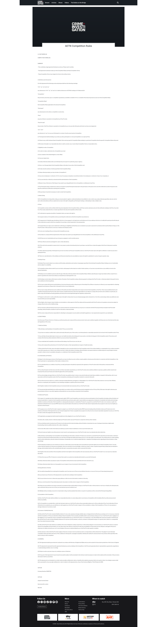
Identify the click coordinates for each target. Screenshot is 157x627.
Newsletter (67, 607)
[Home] (40, 2)
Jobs (66, 611)
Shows (60, 2)
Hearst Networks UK (61, 623)
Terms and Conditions (99, 623)
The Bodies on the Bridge (78, 2)
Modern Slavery (82, 607)
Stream (47, 2)
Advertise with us (69, 609)
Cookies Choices (42, 606)
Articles (54, 2)
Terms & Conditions (82, 605)
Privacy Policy (81, 603)
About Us (67, 601)
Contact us (67, 605)
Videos (67, 2)
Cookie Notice (81, 601)
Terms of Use (81, 609)
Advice (66, 603)
